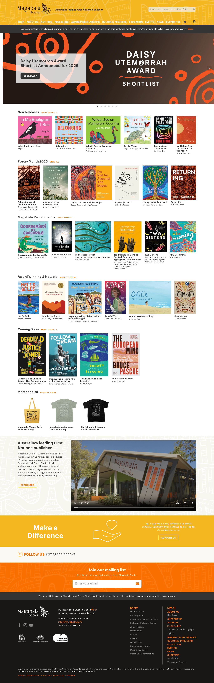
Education (136, 21)
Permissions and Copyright (180, 629)
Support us (168, 537)
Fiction (133, 634)
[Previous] (4, 68)
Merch (171, 608)
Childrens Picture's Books (143, 623)
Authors (46, 21)
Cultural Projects (114, 21)
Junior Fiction (137, 627)
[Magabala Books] (34, 9)
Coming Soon (137, 615)
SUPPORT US (173, 21)
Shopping (173, 655)
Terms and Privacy (176, 662)
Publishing (62, 21)
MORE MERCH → (48, 392)
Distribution (173, 658)
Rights (170, 633)
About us (32, 21)
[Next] (209, 68)
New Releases (137, 611)
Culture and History (140, 646)
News (160, 21)
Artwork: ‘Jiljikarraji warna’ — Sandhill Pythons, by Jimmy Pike (46, 675)
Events (149, 21)
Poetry (133, 638)
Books (134, 608)
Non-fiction (136, 642)
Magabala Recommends (142, 654)
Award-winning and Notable (144, 619)
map (93, 609)
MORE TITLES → (49, 113)
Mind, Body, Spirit (138, 650)
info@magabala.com (70, 622)
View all (54, 162)
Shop (21, 21)
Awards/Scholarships (85, 21)
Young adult (136, 631)
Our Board (172, 615)
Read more (27, 76)
